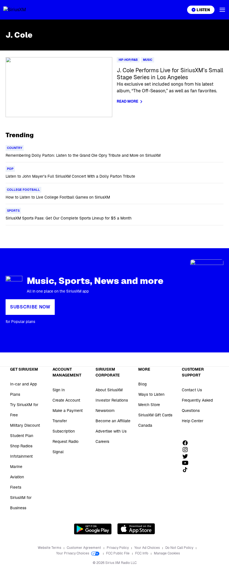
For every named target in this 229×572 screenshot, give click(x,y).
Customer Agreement (84, 548)
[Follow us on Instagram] (187, 449)
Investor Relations (112, 400)
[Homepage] (21, 9)
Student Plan (21, 435)
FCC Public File (118, 553)
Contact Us (192, 389)
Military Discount (25, 425)
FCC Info (142, 553)
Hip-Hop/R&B (128, 60)
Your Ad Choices (147, 548)
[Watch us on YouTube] (187, 463)
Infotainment (21, 456)
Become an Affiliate (113, 420)
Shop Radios (21, 445)
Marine (16, 466)
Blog (142, 384)
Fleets (15, 487)
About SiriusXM (109, 389)
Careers (102, 441)
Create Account (66, 400)
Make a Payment (68, 410)
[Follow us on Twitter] (187, 456)
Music (147, 60)
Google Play (93, 528)
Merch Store (149, 404)
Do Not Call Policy (179, 548)
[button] (222, 9)
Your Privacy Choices (73, 553)
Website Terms (50, 548)
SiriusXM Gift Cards (155, 414)
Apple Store (136, 528)
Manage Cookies (167, 553)
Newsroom (105, 410)
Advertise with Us (111, 431)
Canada (145, 425)
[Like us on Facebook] (187, 443)
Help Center (192, 420)
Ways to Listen (151, 394)
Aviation (17, 476)
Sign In (59, 389)
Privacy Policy (118, 548)
